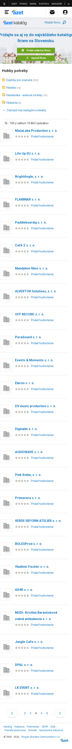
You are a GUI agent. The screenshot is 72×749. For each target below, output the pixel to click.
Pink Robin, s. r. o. (28, 475)
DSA (53, 726)
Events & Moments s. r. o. (34, 360)
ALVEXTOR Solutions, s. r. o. (36, 291)
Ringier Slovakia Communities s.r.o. (40, 736)
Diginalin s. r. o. (26, 429)
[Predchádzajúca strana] (12, 713)
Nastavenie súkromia (51, 730)
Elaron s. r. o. (24, 383)
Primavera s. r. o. (28, 498)
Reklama (19, 726)
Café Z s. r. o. (25, 245)
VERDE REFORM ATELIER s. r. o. (38, 521)
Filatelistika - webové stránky (24, 95)
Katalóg (8, 726)
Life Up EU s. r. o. (27, 153)
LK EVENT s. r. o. (27, 688)
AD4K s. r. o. (24, 590)
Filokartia (12, 102)
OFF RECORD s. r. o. (29, 314)
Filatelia (11, 87)
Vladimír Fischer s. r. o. (32, 567)
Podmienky (33, 726)
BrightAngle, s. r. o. (29, 176)
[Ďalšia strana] (60, 713)
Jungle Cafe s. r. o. (29, 642)
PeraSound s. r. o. (28, 337)
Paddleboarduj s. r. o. (31, 222)
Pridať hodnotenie (42, 136)
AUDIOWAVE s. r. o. (29, 452)
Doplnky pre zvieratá (19, 80)
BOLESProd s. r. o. (28, 544)
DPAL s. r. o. (24, 665)
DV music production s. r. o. (35, 406)
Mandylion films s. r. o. (31, 268)
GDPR (45, 726)
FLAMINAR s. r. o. (28, 199)
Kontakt (32, 730)
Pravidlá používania (15, 730)
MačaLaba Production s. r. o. (36, 131)
